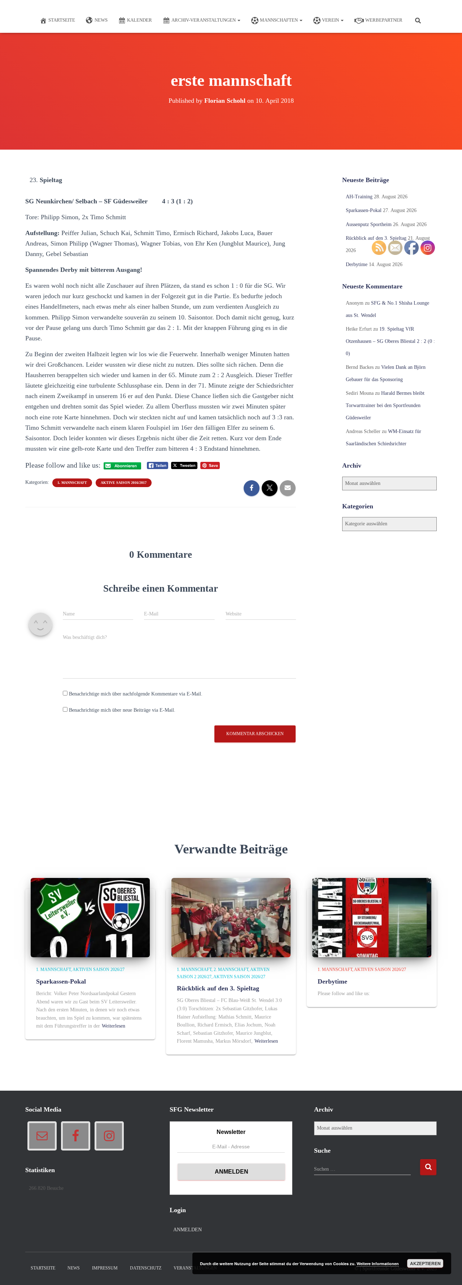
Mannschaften (279, 20)
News (101, 20)
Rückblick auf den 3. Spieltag (376, 238)
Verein (331, 20)
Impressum (105, 1268)
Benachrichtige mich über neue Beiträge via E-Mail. (122, 710)
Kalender (139, 20)
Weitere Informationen (378, 1263)
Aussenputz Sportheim (369, 224)
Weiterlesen (113, 1026)
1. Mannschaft (72, 483)
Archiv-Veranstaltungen (204, 20)
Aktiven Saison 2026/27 (99, 969)
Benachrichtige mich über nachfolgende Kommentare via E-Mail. (135, 694)
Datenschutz (145, 1268)
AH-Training (359, 196)
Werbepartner (383, 20)
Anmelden (187, 1229)
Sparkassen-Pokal (364, 210)
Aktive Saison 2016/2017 (124, 483)
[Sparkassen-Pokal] (90, 917)
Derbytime (356, 264)
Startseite (61, 20)
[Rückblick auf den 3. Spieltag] (231, 917)
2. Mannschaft (231, 969)
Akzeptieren (425, 1263)
